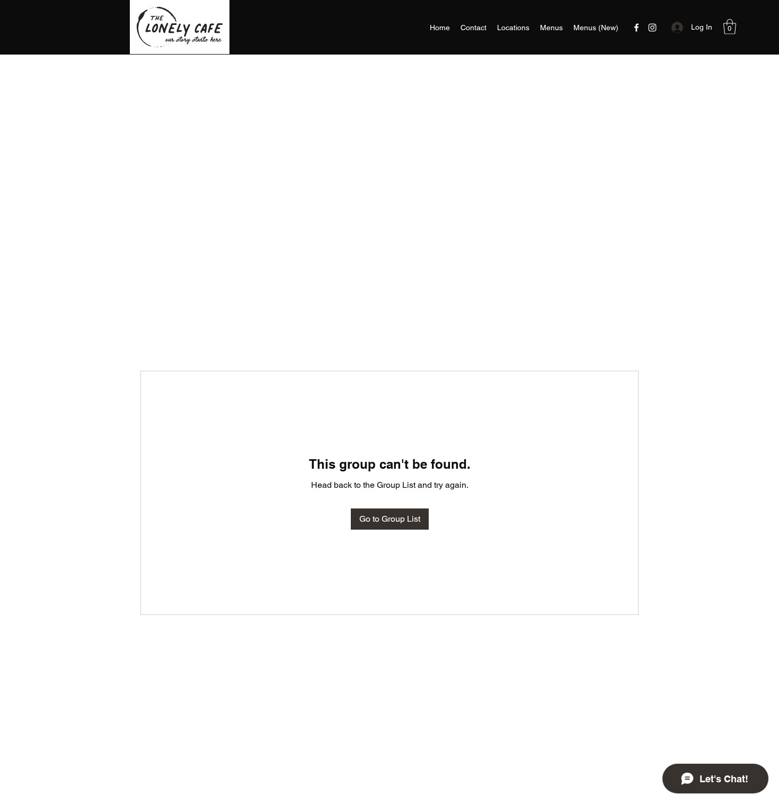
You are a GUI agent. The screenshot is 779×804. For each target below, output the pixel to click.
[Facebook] (636, 27)
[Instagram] (652, 27)
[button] (729, 26)
